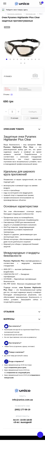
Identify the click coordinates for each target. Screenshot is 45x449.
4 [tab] (17, 59)
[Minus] (6, 111)
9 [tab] (35, 59)
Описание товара (14, 129)
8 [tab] (31, 59)
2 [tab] (10, 59)
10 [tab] (39, 59)
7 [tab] (28, 59)
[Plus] (18, 111)
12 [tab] (24, 63)
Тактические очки (31, 14)
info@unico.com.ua (22, 400)
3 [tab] (13, 59)
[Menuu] (5, 3)
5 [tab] (21, 59)
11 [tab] (21, 63)
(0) (12, 94)
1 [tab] (6, 59)
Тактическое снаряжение (14, 14)
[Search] (3, 9)
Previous (3, 45)
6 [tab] (24, 59)
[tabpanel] (22, 44)
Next (36, 45)
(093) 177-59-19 (22, 409)
